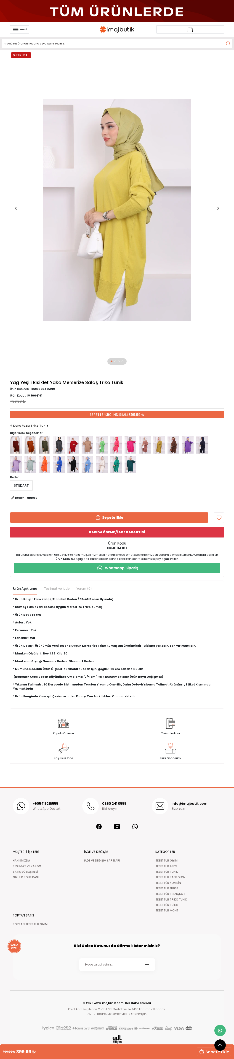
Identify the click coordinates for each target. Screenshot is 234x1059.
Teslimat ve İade (57, 589)
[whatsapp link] (220, 1030)
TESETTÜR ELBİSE (166, 888)
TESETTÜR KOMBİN (168, 883)
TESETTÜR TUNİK (166, 872)
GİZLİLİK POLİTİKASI (26, 877)
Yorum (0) (84, 589)
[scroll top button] (220, 1045)
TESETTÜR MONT (166, 910)
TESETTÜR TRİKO (166, 905)
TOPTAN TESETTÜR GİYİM (30, 924)
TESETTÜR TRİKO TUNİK (171, 899)
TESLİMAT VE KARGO (27, 866)
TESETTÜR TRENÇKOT (170, 894)
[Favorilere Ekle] (219, 517)
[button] (111, 361)
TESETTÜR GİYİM (166, 860)
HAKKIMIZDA (21, 860)
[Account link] (190, 29)
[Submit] (146, 964)
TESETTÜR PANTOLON (170, 877)
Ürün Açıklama (25, 589)
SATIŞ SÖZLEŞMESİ (25, 872)
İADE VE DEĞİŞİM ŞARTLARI (102, 860)
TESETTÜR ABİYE (166, 866)
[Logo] (117, 29)
